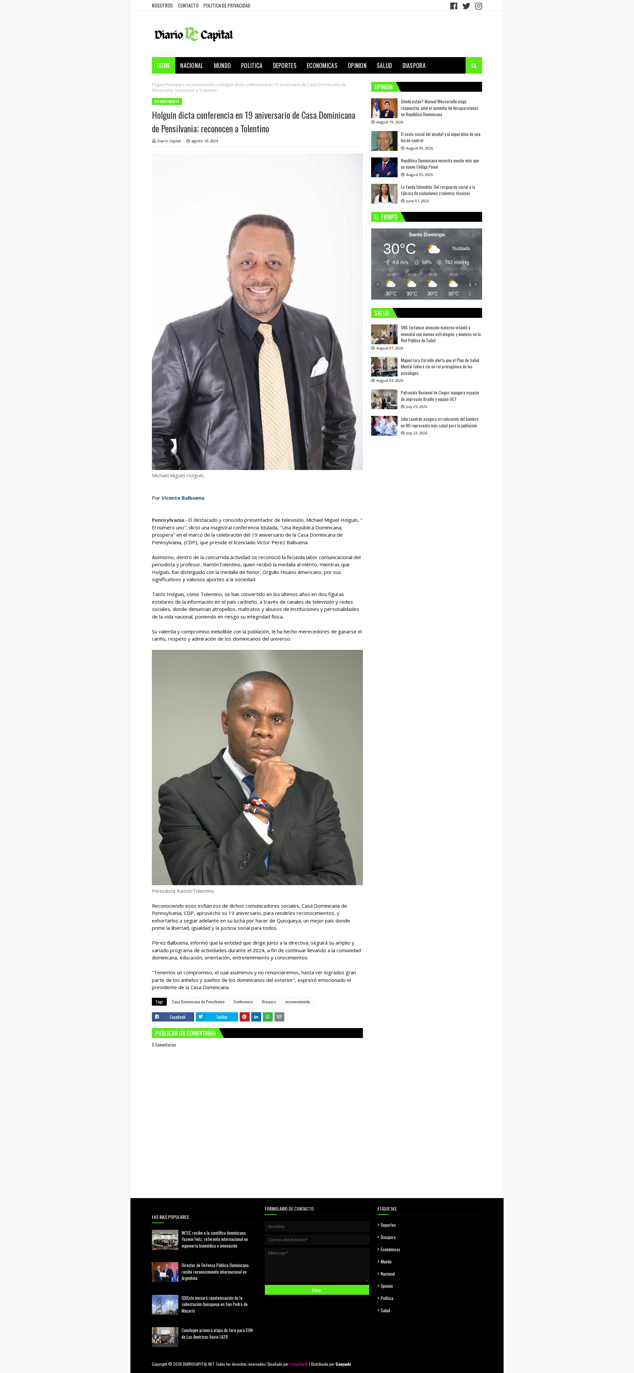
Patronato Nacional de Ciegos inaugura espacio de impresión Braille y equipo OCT (440, 395)
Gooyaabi (343, 1364)
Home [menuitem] (163, 65)
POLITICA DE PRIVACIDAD (226, 5)
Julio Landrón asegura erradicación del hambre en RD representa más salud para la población (439, 422)
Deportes (388, 1225)
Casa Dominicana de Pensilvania (198, 1001)
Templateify (299, 1364)
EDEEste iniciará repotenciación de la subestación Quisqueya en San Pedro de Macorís (215, 1304)
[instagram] (478, 5)
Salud (385, 1310)
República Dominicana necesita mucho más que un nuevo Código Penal (440, 163)
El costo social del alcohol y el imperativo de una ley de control (440, 137)
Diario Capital (169, 140)
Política (387, 1298)
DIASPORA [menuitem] (414, 65)
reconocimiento (200, 84)
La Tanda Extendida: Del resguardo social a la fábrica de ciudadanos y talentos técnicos (438, 190)
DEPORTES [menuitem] (285, 65)
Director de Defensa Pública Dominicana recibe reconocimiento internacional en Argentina (215, 1271)
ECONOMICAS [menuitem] (322, 65)
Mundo (386, 1261)
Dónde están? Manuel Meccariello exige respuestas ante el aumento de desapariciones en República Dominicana (439, 107)
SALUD (381, 313)
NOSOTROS (162, 5)
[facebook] (454, 5)
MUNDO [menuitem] (222, 65)
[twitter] (466, 5)
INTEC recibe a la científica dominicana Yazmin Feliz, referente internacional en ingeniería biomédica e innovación (215, 1239)
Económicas (390, 1249)
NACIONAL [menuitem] (191, 65)
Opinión (387, 1286)
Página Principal (167, 84)
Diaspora (269, 1001)
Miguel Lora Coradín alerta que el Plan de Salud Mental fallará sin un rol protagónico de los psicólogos (440, 366)
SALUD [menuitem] (384, 65)
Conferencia (243, 1001)
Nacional (388, 1273)
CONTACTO (188, 5)
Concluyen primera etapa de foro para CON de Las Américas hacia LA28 (217, 1333)
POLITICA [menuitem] (252, 65)
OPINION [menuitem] (357, 65)
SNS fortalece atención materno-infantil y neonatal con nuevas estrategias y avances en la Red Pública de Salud (441, 334)
